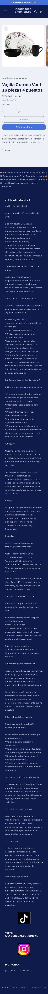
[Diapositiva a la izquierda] (18, 71)
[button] (5, 12)
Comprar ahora (24, 127)
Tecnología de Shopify (37, 987)
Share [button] (7, 150)
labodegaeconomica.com (18, 987)
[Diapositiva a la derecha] (30, 71)
